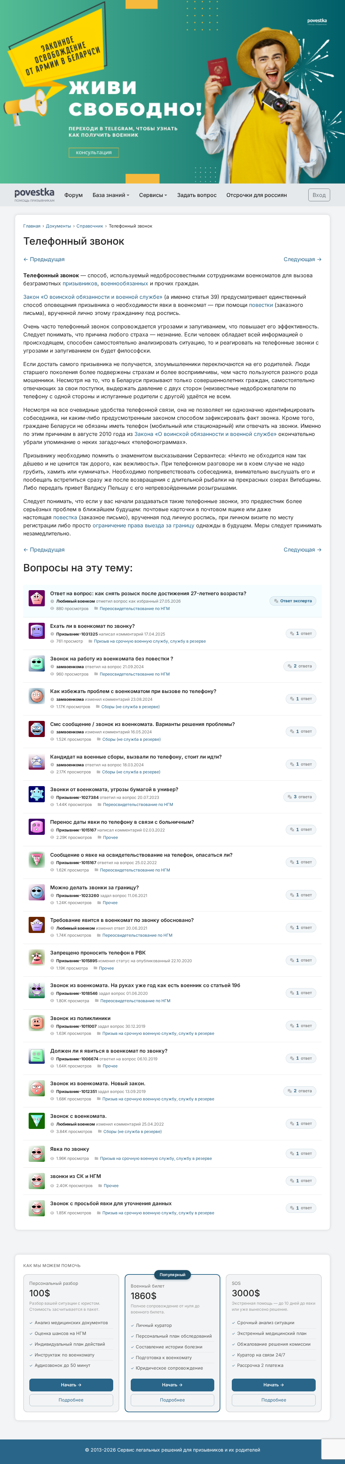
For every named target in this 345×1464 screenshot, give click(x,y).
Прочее (110, 837)
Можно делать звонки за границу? (94, 887)
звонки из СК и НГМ (75, 1176)
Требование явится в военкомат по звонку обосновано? (122, 920)
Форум (73, 195)
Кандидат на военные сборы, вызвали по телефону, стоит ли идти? (136, 757)
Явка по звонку (69, 1149)
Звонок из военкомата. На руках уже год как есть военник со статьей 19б (145, 985)
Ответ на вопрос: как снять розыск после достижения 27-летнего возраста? (148, 593)
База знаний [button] (109, 195)
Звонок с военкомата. (78, 1116)
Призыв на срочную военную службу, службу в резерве (150, 641)
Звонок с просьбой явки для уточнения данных (111, 1203)
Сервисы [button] (151, 195)
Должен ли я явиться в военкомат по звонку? (108, 1051)
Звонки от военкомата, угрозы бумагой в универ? (114, 789)
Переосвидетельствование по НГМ (135, 608)
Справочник (89, 226)
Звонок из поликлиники (80, 1018)
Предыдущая (44, 259)
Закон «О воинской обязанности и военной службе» (92, 296)
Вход (319, 195)
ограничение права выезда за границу (143, 525)
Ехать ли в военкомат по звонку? (92, 626)
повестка (65, 517)
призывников (80, 283)
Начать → (71, 1384)
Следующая (303, 259)
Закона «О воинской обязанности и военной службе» (205, 434)
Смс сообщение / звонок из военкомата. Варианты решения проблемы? (142, 724)
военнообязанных (124, 283)
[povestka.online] (34, 195)
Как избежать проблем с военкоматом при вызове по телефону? (133, 691)
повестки (261, 304)
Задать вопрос (197, 195)
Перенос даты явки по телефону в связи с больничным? (122, 822)
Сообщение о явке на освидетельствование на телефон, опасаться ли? (141, 855)
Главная (31, 226)
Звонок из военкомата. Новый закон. (98, 1083)
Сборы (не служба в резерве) (130, 706)
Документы (58, 226)
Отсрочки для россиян (256, 195)
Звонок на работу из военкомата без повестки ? (111, 658)
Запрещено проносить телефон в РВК (98, 952)
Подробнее (71, 1399)
